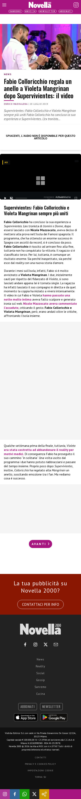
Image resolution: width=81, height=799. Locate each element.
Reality (40, 666)
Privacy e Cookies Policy (40, 764)
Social (40, 673)
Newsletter (47, 11)
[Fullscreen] (76, 198)
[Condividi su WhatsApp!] (24, 794)
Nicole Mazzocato (35, 303)
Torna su (40, 777)
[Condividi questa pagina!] (44, 794)
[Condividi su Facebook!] (15, 794)
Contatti (40, 757)
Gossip (40, 680)
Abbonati (66, 11)
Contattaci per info (40, 604)
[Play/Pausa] (5, 198)
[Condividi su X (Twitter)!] (34, 794)
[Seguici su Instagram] (5, 794)
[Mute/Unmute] (11, 198)
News (7, 74)
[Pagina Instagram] (76, 5)
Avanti (39, 544)
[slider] (21, 198)
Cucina (40, 694)
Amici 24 (30, 11)
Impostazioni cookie (40, 770)
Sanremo (15, 11)
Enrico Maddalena (16, 104)
